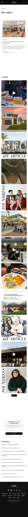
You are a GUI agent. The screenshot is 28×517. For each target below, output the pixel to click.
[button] (2, 2)
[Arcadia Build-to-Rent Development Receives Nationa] (14, 145)
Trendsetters (10, 495)
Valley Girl (4, 495)
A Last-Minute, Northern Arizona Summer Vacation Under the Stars (12, 470)
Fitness (18, 495)
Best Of (10, 497)
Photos (14, 497)
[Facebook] (11, 490)
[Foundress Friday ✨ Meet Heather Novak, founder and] (14, 197)
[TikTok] (17, 490)
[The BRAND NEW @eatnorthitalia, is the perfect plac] (14, 354)
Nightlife (23, 495)
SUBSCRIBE (14, 433)
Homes (18, 493)
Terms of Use (18, 500)
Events (18, 497)
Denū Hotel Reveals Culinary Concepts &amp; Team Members (12, 462)
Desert (4, 39)
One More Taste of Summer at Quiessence (8, 473)
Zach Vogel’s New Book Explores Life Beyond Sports (10, 444)
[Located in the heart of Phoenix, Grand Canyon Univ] (14, 223)
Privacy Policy (13, 500)
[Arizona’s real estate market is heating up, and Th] (14, 119)
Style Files (23, 493)
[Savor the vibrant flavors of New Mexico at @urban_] (14, 276)
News (6, 39)
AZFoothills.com (5, 442)
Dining (14, 493)
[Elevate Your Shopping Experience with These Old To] (14, 171)
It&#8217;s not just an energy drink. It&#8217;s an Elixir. (10, 448)
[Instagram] (8, 490)
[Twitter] (14, 490)
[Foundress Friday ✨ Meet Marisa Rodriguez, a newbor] (14, 380)
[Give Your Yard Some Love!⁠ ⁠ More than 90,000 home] (14, 302)
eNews (10, 493)
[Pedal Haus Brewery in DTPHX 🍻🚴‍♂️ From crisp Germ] (14, 93)
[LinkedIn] (20, 490)
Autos (15, 495)
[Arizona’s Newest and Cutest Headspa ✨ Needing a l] (14, 250)
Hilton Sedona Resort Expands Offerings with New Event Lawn (12, 459)
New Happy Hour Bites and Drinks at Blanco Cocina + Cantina (12, 477)
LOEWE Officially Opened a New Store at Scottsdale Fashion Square (13, 451)
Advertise (9, 500)
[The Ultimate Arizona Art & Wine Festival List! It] (14, 328)
